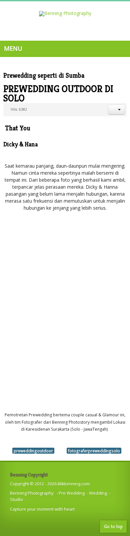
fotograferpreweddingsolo (94, 450)
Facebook (60, 32)
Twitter (73, 32)
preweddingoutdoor (33, 450)
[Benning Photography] (65, 13)
